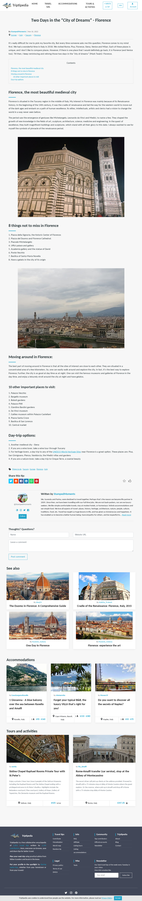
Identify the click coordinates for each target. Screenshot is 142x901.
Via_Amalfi (82, 767)
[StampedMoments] (23, 497)
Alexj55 (39, 602)
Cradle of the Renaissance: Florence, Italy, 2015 (104, 606)
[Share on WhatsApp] (31, 481)
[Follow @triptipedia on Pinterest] (76, 892)
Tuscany (28, 35)
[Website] (17, 510)
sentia (14, 767)
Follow (22, 516)
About (117, 839)
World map (57, 846)
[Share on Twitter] (11, 481)
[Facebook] (28, 510)
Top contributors (101, 839)
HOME (35, 4)
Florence (37, 35)
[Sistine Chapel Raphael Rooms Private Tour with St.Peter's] (38, 749)
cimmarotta (60, 695)
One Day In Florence (38, 645)
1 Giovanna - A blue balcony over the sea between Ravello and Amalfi (26, 704)
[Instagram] (21, 510)
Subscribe (126, 875)
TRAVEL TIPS (48, 5)
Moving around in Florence (21, 74)
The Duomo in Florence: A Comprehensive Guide (37, 606)
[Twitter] (24, 510)
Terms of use (57, 869)
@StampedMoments (22, 504)
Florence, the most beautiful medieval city (27, 68)
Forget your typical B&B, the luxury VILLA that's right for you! (70, 704)
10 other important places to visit (26, 77)
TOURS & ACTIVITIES (90, 5)
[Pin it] (36, 481)
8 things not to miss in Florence (23, 71)
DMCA (55, 872)
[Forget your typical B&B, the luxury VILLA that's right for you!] (71, 677)
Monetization (58, 842)
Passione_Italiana (39, 642)
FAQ (75, 839)
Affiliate (76, 842)
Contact (118, 846)
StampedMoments (18, 32)
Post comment (18, 557)
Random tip (57, 849)
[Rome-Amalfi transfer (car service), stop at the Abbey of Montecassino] (104, 749)
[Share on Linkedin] (26, 481)
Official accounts (101, 842)
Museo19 (104, 695)
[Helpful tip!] (129, 481)
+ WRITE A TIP (107, 5)
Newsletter (98, 846)
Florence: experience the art (104, 645)
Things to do (16, 469)
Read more (126, 515)
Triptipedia (20, 5)
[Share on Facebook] (21, 481)
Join (120, 5)
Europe (14, 35)
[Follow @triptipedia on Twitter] (66, 892)
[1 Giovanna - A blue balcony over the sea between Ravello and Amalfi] (27, 677)
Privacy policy (58, 865)
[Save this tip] (124, 481)
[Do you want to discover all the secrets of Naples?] (115, 677)
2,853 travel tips (21, 846)
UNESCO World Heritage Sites (67, 452)
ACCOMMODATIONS (67, 4)
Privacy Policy (107, 898)
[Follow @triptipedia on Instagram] (71, 892)
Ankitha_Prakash (105, 602)
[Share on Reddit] (16, 481)
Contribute (57, 839)
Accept (118, 898)
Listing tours (78, 846)
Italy (21, 35)
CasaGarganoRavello (20, 695)
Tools (75, 865)
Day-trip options (17, 80)
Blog (117, 842)
